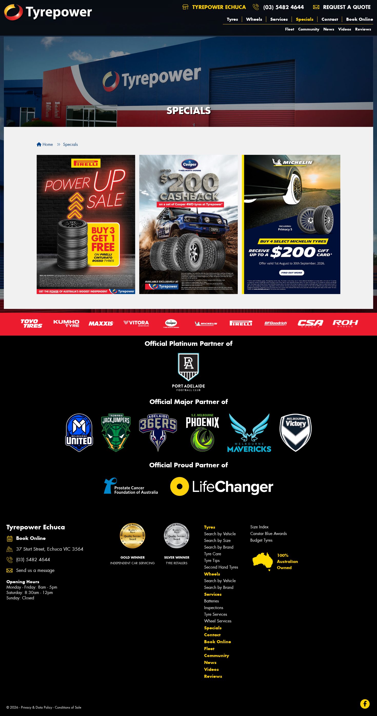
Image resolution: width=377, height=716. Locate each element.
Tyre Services (215, 614)
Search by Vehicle (220, 534)
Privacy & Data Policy (36, 707)
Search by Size (217, 540)
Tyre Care (212, 554)
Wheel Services (217, 621)
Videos (344, 29)
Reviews (363, 29)
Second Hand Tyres (221, 567)
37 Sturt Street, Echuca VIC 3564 (49, 549)
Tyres (232, 19)
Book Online (359, 19)
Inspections (213, 607)
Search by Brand (218, 547)
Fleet (289, 29)
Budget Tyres (261, 540)
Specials (304, 19)
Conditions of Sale (68, 707)
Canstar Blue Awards (268, 533)
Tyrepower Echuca (218, 7)
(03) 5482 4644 (283, 7)
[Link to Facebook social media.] (365, 704)
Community (308, 29)
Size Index (259, 527)
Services (279, 19)
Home (47, 144)
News (328, 29)
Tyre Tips (212, 560)
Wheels (254, 19)
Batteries (211, 601)
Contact (330, 19)
